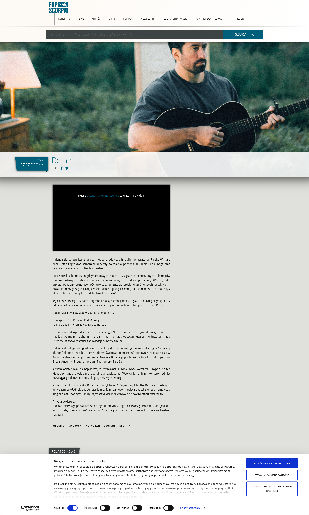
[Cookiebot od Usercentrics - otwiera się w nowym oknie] (30, 508)
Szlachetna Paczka (176, 18)
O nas (112, 18)
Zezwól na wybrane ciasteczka (272, 474)
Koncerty (64, 18)
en (242, 18)
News (80, 18)
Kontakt (128, 18)
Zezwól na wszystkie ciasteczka (272, 463)
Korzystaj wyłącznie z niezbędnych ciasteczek (272, 488)
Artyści (96, 18)
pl (237, 18)
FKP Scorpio (59, 7)
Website (58, 425)
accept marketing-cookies (103, 195)
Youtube (110, 425)
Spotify (124, 425)
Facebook (75, 425)
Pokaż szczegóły (190, 508)
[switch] (105, 508)
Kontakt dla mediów (209, 18)
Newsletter (148, 18)
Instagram (92, 425)
